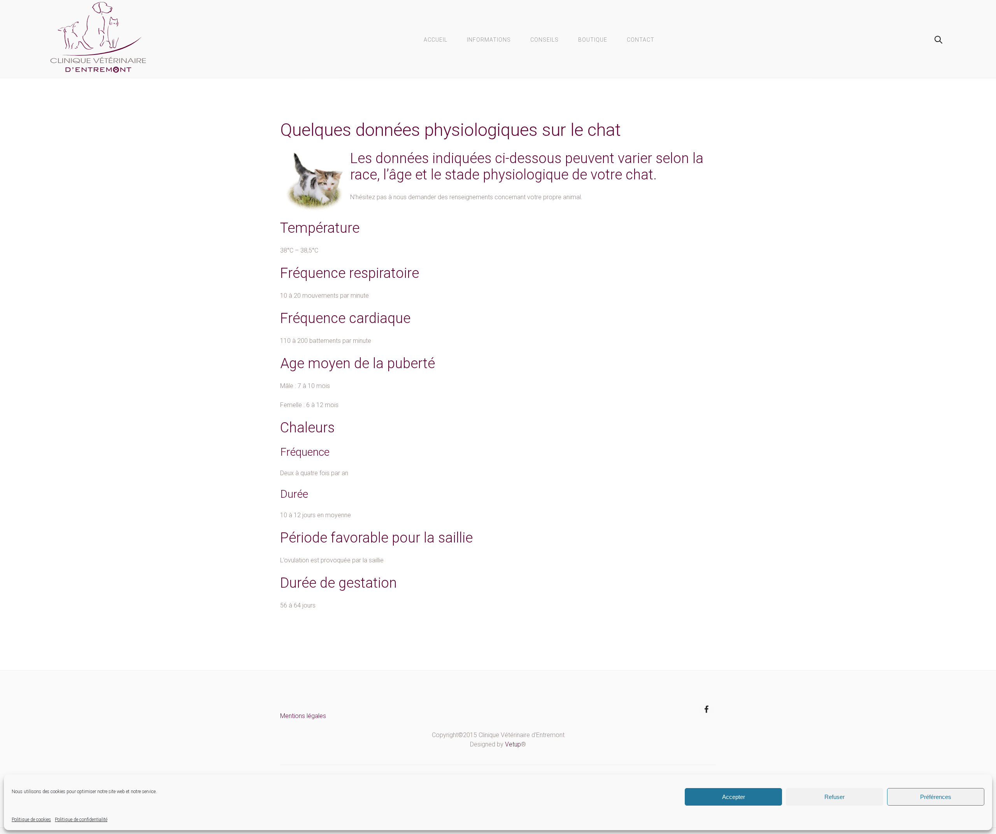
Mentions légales (303, 716)
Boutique (592, 40)
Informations (489, 40)
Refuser (834, 797)
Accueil (435, 40)
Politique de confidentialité (81, 819)
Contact (640, 40)
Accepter (733, 797)
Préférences (935, 797)
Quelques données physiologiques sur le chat (450, 129)
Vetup (513, 744)
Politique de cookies (31, 819)
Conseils (544, 40)
